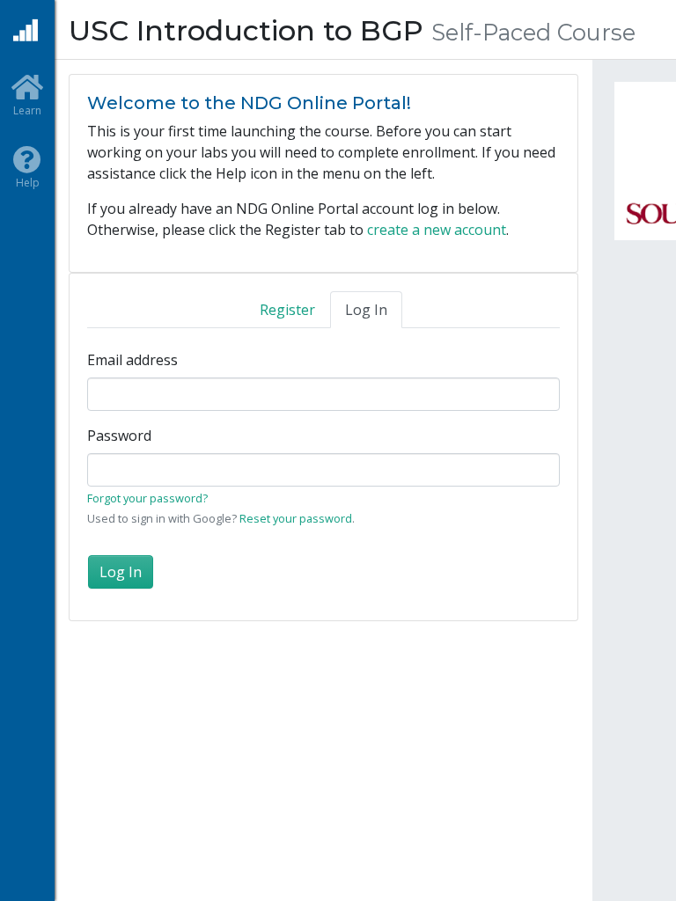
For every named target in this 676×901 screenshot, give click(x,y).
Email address (132, 360)
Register (287, 309)
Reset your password (295, 518)
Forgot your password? (147, 498)
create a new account (436, 229)
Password (119, 435)
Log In (366, 309)
